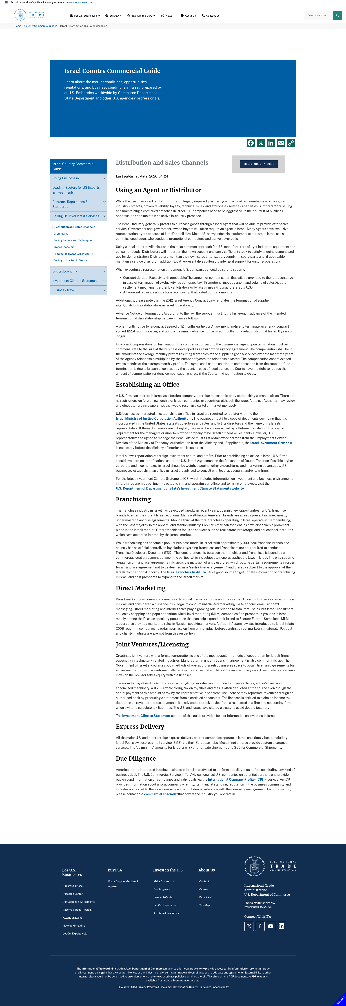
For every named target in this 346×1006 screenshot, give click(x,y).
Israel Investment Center (269, 443)
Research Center (73, 893)
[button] (84, 15)
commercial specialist (161, 794)
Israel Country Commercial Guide (73, 166)
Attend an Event (72, 917)
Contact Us (206, 881)
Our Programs (162, 889)
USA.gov (122, 986)
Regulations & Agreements (79, 901)
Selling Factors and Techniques (73, 240)
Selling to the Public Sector (70, 260)
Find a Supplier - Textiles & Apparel (123, 884)
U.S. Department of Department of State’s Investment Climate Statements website (180, 488)
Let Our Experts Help (75, 933)
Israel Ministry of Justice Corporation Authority (152, 418)
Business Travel (64, 290)
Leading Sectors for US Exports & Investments (76, 189)
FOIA (133, 986)
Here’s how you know (77, 2)
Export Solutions (73, 885)
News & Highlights (74, 925)
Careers (204, 889)
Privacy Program (147, 986)
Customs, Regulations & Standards (70, 204)
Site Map (204, 905)
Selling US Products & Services (75, 216)
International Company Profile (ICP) (235, 779)
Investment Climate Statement (75, 281)
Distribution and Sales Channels (74, 226)
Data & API (205, 897)
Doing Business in (65, 178)
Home (17, 25)
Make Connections (165, 881)
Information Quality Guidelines (192, 986)
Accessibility (221, 986)
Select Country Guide (259, 164)
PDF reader (258, 976)
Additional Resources (166, 912)
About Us (207, 870)
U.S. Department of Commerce (145, 968)
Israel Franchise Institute (187, 572)
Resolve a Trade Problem (77, 909)
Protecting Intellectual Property (73, 253)
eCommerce (61, 233)
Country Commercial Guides (40, 25)
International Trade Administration (103, 968)
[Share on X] (261, 143)
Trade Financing (64, 246)
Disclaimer (165, 986)
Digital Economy (64, 271)
